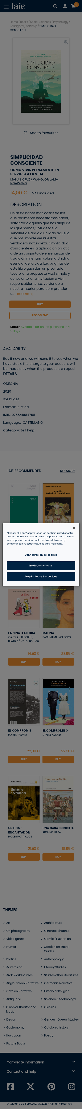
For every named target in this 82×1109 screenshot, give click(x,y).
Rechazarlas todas (41, 565)
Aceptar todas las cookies (41, 576)
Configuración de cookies (41, 555)
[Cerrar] (74, 527)
